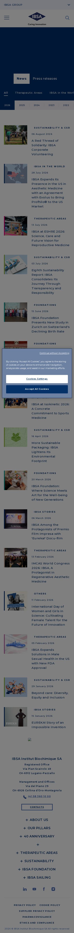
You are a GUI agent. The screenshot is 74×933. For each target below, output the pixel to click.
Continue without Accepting (54, 353)
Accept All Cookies (37, 389)
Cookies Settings (37, 378)
